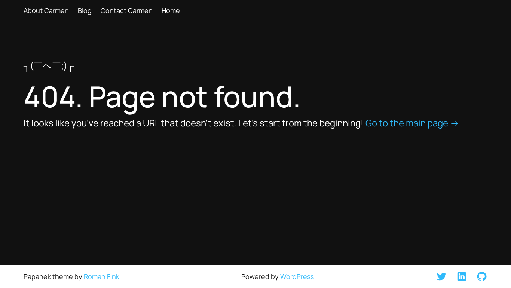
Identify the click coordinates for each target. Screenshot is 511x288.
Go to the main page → (412, 123)
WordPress (297, 276)
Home (171, 10)
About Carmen (46, 10)
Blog (85, 10)
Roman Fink (101, 276)
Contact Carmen (127, 10)
